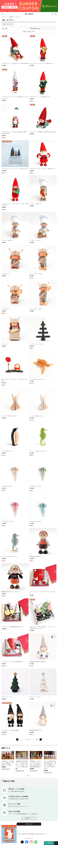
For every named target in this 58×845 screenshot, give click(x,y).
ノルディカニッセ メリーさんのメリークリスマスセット (42, 592)
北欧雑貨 (11, 16)
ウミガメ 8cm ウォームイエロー (37, 379)
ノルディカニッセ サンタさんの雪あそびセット (13, 661)
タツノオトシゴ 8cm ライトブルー (10, 556)
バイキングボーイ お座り (35, 309)
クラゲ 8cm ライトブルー (35, 521)
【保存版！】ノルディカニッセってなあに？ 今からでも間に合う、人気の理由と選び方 (36, 764)
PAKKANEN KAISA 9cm (35, 730)
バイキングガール (6, 273)
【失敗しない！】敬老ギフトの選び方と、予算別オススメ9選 (8, 763)
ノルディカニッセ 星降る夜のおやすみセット (13, 626)
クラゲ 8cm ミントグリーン (36, 486)
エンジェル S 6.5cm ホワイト (36, 416)
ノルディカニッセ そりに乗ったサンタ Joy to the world (15, 63)
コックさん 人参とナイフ (35, 203)
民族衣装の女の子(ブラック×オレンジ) (11, 591)
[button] (27, 775)
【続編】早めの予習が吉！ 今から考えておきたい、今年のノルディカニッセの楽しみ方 (22, 764)
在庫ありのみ (36, 28)
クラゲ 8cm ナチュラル (7, 486)
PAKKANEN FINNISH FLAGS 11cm (37, 661)
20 (37, 739)
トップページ (4, 16)
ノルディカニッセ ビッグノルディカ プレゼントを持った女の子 (15, 204)
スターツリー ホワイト (35, 696)
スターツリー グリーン (7, 696)
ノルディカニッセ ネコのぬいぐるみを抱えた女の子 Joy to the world (14, 132)
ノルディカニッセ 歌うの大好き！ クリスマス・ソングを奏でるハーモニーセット (42, 627)
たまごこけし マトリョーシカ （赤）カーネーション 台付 (15, 380)
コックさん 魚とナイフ (7, 240)
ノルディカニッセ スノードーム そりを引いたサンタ (15, 168)
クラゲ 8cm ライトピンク (8, 521)
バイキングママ (5, 344)
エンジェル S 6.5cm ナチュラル (9, 416)
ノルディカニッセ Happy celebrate (10, 730)
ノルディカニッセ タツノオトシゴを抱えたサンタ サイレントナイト (15, 97)
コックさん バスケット (35, 240)
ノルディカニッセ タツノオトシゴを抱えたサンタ (41, 63)
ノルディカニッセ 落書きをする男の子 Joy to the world (42, 131)
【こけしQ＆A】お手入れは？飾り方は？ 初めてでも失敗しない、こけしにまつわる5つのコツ (50, 765)
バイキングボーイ (6, 309)
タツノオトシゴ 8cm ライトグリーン (38, 451)
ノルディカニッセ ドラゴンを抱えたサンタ (40, 96)
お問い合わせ (29, 824)
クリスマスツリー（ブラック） (36, 344)
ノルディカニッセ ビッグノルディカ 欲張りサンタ (42, 168)
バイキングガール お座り (35, 273)
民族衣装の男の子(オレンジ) (36, 556)
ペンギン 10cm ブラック (7, 451)
